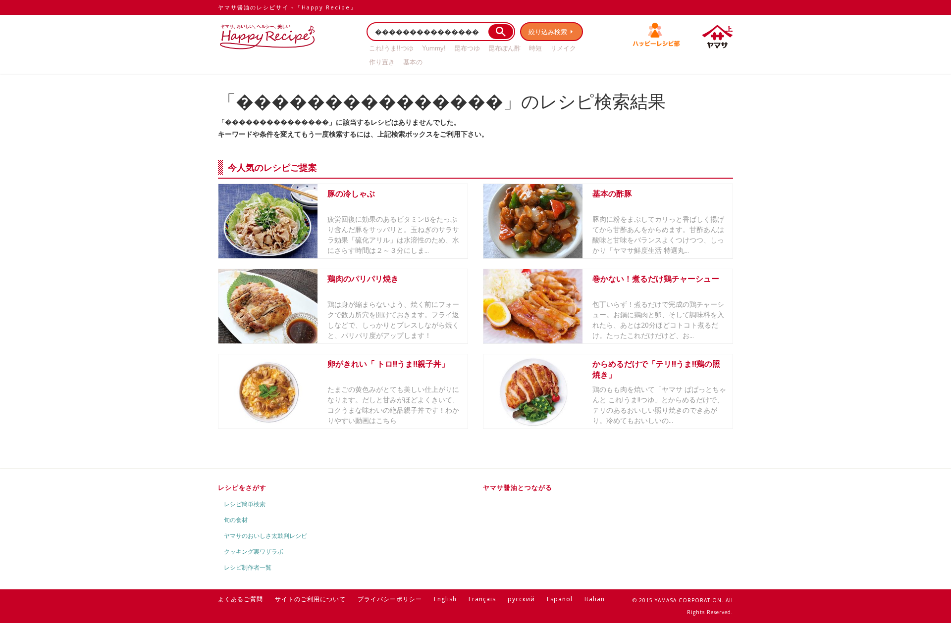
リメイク (563, 48)
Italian (594, 599)
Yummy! (434, 48)
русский (521, 599)
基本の (413, 62)
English (445, 599)
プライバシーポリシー (390, 599)
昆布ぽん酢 (504, 48)
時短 (535, 48)
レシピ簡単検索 (244, 504)
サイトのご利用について (310, 599)
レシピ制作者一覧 (247, 567)
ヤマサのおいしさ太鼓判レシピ (265, 535)
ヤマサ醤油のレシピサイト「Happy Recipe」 (287, 7)
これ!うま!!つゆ (391, 48)
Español (560, 599)
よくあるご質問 (240, 599)
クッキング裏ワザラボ (253, 551)
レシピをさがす (242, 487)
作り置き (382, 62)
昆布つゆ (467, 48)
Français (482, 599)
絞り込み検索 (547, 31)
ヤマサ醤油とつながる (517, 487)
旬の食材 (236, 520)
